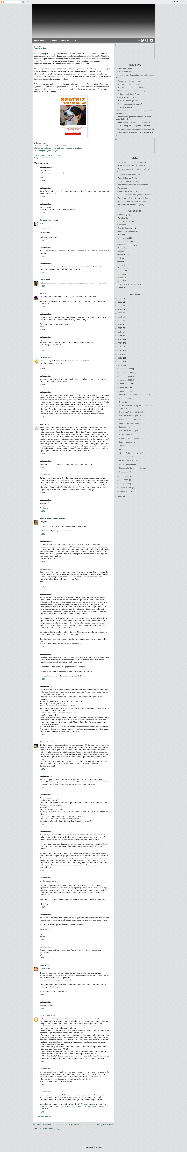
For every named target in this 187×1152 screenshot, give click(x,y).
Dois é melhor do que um (127, 101)
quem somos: (45, 1016)
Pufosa (120, 278)
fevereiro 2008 (126, 488)
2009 (120, 362)
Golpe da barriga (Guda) (127, 178)
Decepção (123, 402)
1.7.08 (42, 939)
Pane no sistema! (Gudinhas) (129, 181)
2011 (120, 354)
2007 (120, 496)
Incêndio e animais (125, 107)
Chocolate (121, 215)
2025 (120, 302)
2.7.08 (42, 995)
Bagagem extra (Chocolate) (128, 175)
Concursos (121, 225)
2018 (120, 328)
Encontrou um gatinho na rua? (129, 104)
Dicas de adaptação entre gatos (130, 87)
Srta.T (42, 424)
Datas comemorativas (126, 231)
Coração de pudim (48, 158)
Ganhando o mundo (125, 244)
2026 (120, 298)
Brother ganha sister (127, 442)
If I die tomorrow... (126, 434)
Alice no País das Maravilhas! (131, 453)
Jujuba (120, 261)
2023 (120, 309)
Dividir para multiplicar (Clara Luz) (131, 166)
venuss (42, 280)
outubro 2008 (125, 376)
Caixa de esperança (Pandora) (129, 191)
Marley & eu (122, 188)
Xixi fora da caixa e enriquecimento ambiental (135, 129)
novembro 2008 (126, 372)
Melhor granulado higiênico (128, 94)
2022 (120, 313)
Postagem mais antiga (105, 1125)
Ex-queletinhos (123, 241)
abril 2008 (124, 480)
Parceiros (65, 40)
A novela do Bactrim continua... (131, 457)
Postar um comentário (45, 1117)
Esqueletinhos (123, 238)
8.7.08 (42, 1061)
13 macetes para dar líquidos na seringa (133, 126)
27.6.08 (42, 734)
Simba (120, 281)
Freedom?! (123, 449)
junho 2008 (125, 391)
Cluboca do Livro (124, 221)
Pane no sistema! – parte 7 (130, 416)
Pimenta (120, 271)
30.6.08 (42, 870)
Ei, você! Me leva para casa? (130, 461)
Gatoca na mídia (124, 72)
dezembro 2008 (126, 369)
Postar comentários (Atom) (49, 1129)
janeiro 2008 (125, 491)
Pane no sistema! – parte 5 (130, 431)
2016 (120, 336)
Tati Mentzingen (46, 220)
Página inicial (74, 1125)
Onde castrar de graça (126, 97)
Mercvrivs (121, 268)
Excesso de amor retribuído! (130, 419)
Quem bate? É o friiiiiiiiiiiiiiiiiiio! (131, 412)
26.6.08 (42, 213)
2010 (120, 358)
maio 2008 (124, 476)
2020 (120, 321)
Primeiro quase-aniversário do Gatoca (134, 395)
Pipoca (120, 274)
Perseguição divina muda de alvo (132, 468)
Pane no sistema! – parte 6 (130, 423)
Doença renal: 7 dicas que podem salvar (133, 122)
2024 (120, 306)
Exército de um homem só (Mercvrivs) (132, 162)
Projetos (53, 40)
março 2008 (125, 484)
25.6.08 (42, 181)
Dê (41, 293)
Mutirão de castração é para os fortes (132, 198)
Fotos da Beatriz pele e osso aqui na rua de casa (55, 145)
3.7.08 (42, 1008)
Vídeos (120, 288)
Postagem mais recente (42, 1125)
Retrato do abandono (127, 464)
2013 (120, 347)
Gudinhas (121, 254)
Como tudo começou (125, 68)
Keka (119, 264)
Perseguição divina (126, 472)
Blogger (98, 1147)
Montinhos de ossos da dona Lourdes (132, 185)
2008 (120, 365)
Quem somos (39, 40)
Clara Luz (121, 218)
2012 (120, 351)
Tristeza (122, 446)
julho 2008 (124, 388)
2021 (120, 317)
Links (75, 40)
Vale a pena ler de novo (126, 284)
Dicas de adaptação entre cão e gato (132, 91)
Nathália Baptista (46, 742)
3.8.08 (42, 1112)
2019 (120, 324)
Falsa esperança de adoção (46, 151)
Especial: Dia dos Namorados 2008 (133, 438)
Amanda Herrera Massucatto (51, 518)
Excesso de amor (126, 427)
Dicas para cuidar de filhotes (128, 84)
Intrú (119, 258)
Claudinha (44, 358)
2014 (120, 343)
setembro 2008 (126, 380)
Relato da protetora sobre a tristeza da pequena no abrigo (58, 148)
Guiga (42, 965)
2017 (120, 332)
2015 (120, 339)
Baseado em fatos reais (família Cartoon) (134, 195)
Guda (119, 251)
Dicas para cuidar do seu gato (129, 81)
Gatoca (120, 248)
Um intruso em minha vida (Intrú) (130, 205)
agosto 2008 (125, 384)
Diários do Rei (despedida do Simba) (132, 201)
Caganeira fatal (125, 398)
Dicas (119, 235)
